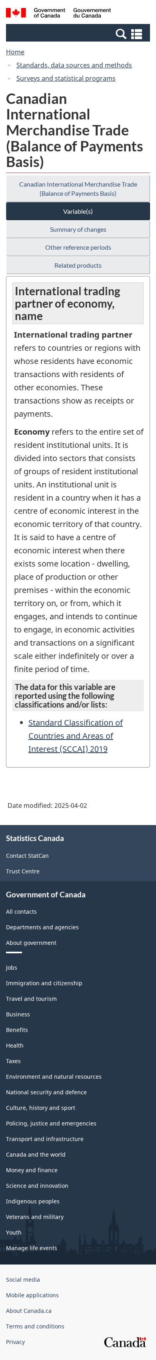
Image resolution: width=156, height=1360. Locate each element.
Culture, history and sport (40, 1107)
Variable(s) (78, 211)
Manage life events (31, 1248)
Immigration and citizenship (44, 983)
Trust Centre (23, 871)
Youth (14, 1232)
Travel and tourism (31, 998)
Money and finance (32, 1170)
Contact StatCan (27, 855)
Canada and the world (36, 1154)
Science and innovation (37, 1185)
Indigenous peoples (33, 1201)
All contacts (21, 911)
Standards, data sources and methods (74, 65)
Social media (23, 1279)
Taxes (13, 1061)
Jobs (11, 967)
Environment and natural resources (54, 1076)
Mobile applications (32, 1295)
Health (15, 1045)
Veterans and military (35, 1217)
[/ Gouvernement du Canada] (58, 14)
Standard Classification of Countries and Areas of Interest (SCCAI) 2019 (75, 735)
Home (15, 52)
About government (31, 942)
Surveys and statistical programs (66, 78)
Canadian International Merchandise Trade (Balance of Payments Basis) (78, 188)
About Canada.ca (29, 1310)
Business (18, 1014)
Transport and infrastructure (45, 1139)
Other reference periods (78, 247)
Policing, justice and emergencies (51, 1123)
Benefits (17, 1030)
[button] (79, 33)
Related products (78, 265)
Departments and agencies (42, 927)
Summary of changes (78, 229)
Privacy (15, 1342)
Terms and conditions (35, 1326)
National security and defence (46, 1092)
